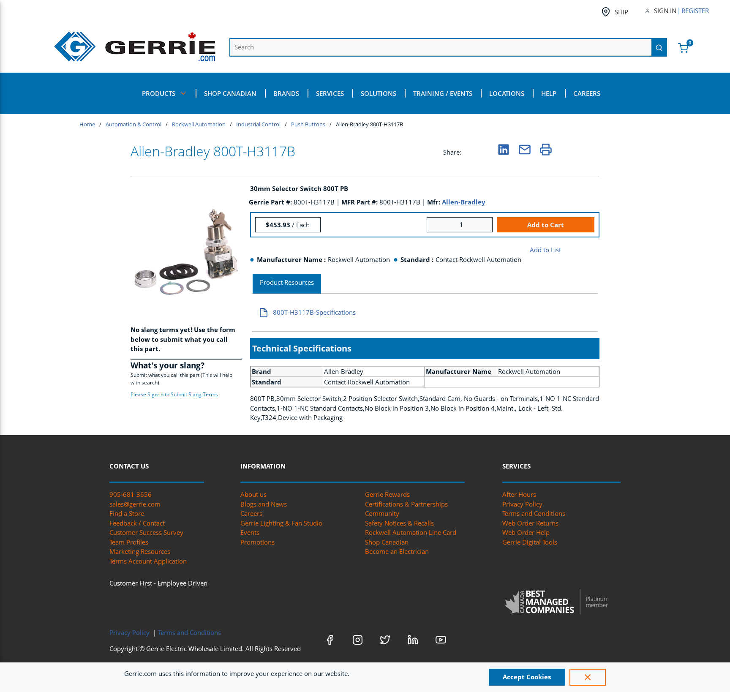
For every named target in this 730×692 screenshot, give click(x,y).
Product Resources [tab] (287, 282)
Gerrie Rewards (387, 494)
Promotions (257, 542)
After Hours (519, 494)
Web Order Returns (530, 523)
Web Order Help (526, 532)
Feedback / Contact (137, 523)
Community (382, 513)
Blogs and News (263, 504)
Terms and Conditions (533, 513)
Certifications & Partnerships (406, 504)
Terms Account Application (148, 561)
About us (253, 494)
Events (249, 532)
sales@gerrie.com (135, 504)
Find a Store (126, 513)
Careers (251, 513)
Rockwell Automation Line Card (410, 532)
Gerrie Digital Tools (529, 542)
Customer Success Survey (146, 532)
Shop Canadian (387, 542)
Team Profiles (128, 542)
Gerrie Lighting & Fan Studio (281, 523)
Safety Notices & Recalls (399, 523)
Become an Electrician (397, 551)
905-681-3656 (130, 494)
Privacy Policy (522, 504)
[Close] (587, 677)
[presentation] (287, 284)
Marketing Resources (139, 551)
